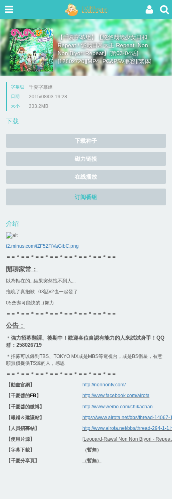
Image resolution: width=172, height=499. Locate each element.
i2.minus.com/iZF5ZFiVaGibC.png (42, 246)
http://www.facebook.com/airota (116, 395)
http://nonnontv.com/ (104, 385)
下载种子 (86, 140)
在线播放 (86, 176)
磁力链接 (86, 158)
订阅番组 (86, 197)
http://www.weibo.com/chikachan (117, 407)
